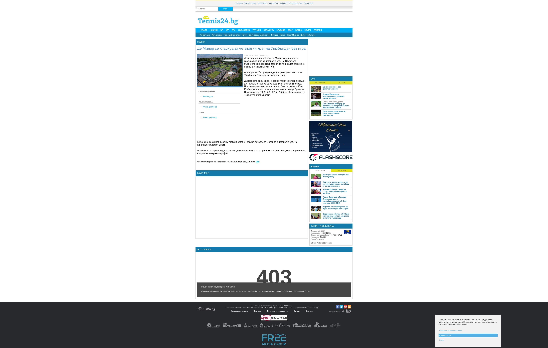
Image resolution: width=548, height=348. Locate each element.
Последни (342, 170)
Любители (311, 35)
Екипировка (254, 35)
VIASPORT (283, 3)
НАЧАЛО (203, 30)
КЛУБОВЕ (281, 30)
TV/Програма (204, 35)
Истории (274, 35)
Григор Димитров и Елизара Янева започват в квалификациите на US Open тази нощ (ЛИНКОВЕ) (335, 200)
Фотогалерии (216, 35)
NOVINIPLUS (308, 3)
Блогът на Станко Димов (333, 102)
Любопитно (265, 35)
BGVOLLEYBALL (250, 3)
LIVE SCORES (244, 30)
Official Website (317, 243)
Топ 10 (244, 35)
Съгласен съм (445, 335)
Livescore (328, 243)
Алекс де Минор (210, 107)
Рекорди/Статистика (232, 35)
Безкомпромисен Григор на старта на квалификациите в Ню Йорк (335, 192)
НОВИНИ (214, 30)
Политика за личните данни (450, 330)
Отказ (441, 340)
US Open (321, 231)
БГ (221, 30)
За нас (297, 311)
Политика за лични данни (277, 311)
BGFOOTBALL (263, 3)
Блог (313, 79)
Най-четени (320, 170)
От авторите (320, 83)
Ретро (282, 35)
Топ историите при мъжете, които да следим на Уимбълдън (334, 113)
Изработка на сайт (337, 311)
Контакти (309, 311)
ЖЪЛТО (308, 30)
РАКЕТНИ (318, 30)
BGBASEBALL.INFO (296, 3)
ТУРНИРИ (257, 30)
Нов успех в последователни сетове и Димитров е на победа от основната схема (336, 184)
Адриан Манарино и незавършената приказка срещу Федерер (333, 96)
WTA (233, 30)
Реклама (257, 311)
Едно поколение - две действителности (332, 88)
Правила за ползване (239, 311)
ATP (227, 30)
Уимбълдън (208, 96)
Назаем (342, 83)
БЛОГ (290, 30)
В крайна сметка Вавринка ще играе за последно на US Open (335, 208)
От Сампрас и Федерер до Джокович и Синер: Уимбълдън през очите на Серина (336, 106)
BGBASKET (239, 3)
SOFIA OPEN (269, 30)
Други (303, 35)
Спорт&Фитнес (293, 35)
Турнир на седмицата (322, 226)
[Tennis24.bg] (302, 327)
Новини (201, 42)
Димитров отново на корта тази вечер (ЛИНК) (336, 176)
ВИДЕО (298, 30)
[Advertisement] (299, 19)
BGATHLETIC (273, 3)
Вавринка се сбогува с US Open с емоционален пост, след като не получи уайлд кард (336, 216)
